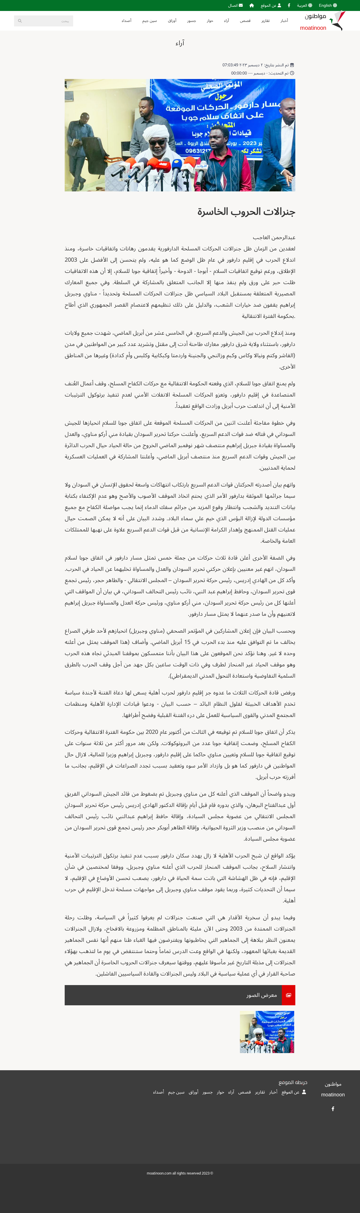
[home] (251, 5)
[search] (19, 20)
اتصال (233, 5)
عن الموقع (269, 5)
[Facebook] (289, 5)
